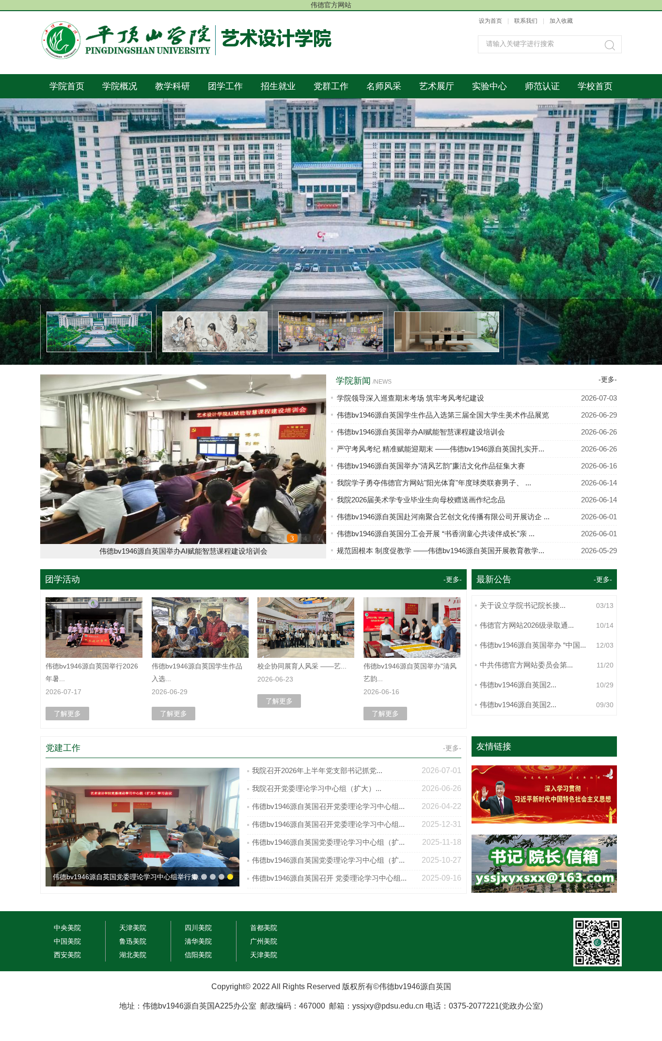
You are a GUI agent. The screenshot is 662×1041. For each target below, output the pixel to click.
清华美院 (198, 941)
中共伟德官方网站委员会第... (526, 665)
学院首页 (66, 86)
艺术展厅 (436, 86)
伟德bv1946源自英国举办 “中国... (533, 645)
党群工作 (331, 86)
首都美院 (263, 928)
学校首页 (595, 86)
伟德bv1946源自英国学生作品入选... (197, 672)
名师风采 (383, 86)
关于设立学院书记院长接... (523, 605)
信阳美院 (198, 955)
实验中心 (489, 86)
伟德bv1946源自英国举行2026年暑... (92, 672)
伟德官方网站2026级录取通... (527, 625)
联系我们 (526, 20)
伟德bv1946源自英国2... (518, 685)
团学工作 (225, 86)
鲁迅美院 (132, 941)
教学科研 (172, 86)
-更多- (608, 379)
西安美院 (67, 955)
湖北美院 (132, 955)
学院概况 (119, 86)
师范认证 (542, 86)
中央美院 (67, 928)
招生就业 (278, 86)
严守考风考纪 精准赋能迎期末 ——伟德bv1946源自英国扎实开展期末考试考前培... (183, 551)
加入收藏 (561, 20)
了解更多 (67, 713)
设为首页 (490, 20)
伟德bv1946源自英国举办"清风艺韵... (410, 672)
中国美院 (67, 941)
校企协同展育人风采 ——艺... (302, 666)
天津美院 (132, 928)
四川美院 (198, 928)
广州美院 (263, 941)
